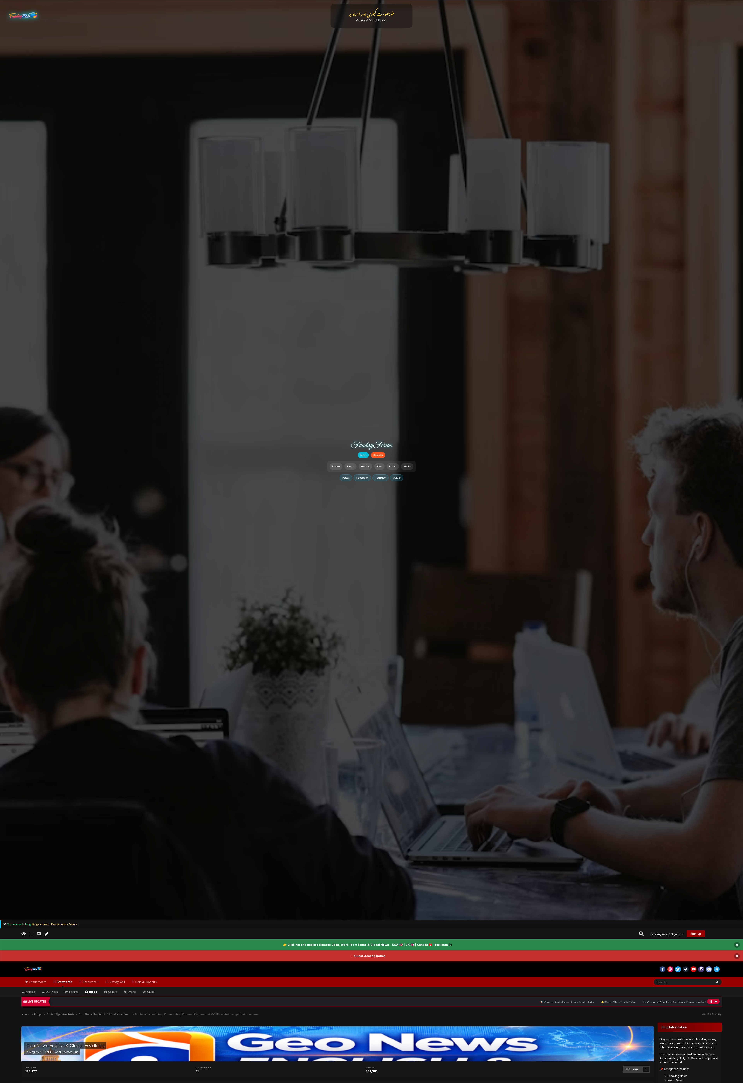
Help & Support (145, 982)
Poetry (392, 466)
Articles (30, 991)
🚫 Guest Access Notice (368, 956)
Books (407, 466)
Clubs (150, 991)
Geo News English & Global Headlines (65, 1045)
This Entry (701, 981)
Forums (73, 991)
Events (131, 991)
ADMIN (44, 1052)
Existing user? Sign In (665, 934)
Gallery (365, 466)
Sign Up (696, 933)
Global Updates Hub (65, 1052)
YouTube (380, 477)
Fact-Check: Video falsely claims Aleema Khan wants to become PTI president (635, 1002)
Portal (345, 477)
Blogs (350, 466)
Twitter (397, 477)
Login (363, 455)
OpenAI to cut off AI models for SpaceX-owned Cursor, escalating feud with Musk (477, 1002)
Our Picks (51, 991)
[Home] (23, 933)
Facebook (362, 477)
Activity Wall (117, 982)
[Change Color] (46, 934)
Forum (336, 466)
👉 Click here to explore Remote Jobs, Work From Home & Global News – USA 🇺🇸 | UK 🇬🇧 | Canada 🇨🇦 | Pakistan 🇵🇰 (367, 945)
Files (379, 466)
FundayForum (371, 445)
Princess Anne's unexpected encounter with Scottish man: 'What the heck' (557, 1002)
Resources (89, 982)
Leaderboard (37, 982)
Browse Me (64, 982)
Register (378, 455)
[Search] (717, 982)
